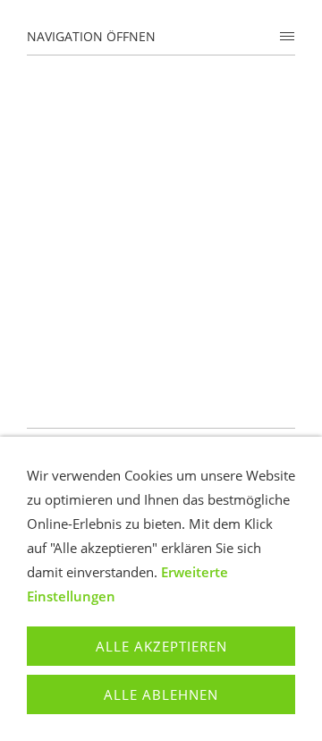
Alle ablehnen (161, 694)
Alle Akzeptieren (161, 646)
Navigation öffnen (91, 36)
